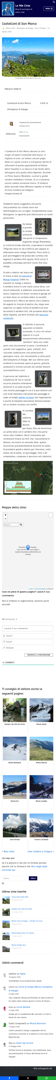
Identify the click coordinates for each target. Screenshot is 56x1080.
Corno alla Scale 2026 (20, 897)
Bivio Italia (9, 851)
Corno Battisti (23, 1007)
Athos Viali (10, 28)
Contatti (27, 1068)
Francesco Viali (28, 1072)
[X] (28, 1078)
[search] (11, 524)
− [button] (5, 518)
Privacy (16, 1068)
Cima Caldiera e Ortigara (40, 851)
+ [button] (5, 515)
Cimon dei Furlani (24, 1043)
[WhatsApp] (46, 1078)
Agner (23, 974)
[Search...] (21, 525)
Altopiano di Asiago (25, 28)
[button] (54, 2)
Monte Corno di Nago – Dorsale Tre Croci (27, 921)
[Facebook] (9, 1078)
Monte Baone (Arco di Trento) (23, 933)
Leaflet (31, 589)
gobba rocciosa (26, 397)
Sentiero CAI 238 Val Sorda (22, 909)
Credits (7, 1068)
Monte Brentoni (38, 1023)
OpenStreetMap (40, 589)
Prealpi (42, 28)
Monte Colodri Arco (19, 945)
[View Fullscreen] (50, 515)
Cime (36, 28)
